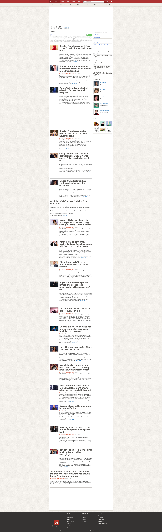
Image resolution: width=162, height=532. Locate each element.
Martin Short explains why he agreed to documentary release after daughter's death (102, 67)
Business (53, 4)
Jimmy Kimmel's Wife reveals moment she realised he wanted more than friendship (75, 68)
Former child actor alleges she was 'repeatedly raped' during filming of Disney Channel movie (75, 222)
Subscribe (89, 34)
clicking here (79, 41)
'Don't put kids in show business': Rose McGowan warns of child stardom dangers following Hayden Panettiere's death (102, 61)
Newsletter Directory (102, 523)
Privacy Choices (109, 530)
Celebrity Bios (97, 34)
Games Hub (108, 4)
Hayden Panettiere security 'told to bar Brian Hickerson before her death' (75, 48)
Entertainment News (70, 53)
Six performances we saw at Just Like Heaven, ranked (75, 309)
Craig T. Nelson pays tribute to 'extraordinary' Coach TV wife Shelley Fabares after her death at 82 (74, 157)
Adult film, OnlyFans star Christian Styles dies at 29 (69, 202)
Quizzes (84, 521)
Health (69, 4)
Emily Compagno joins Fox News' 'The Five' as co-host (75, 348)
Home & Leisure (78, 4)
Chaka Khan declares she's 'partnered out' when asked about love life (72, 183)
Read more (74, 61)
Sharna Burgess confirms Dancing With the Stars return (102, 51)
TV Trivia (96, 42)
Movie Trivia (97, 37)
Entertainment (61, 4)
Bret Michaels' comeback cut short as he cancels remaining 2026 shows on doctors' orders (74, 367)
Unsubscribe (102, 530)
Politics (95, 4)
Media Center (101, 521)
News (84, 515)
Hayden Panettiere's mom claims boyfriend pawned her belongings (75, 452)
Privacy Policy (90, 530)
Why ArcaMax (101, 519)
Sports (101, 4)
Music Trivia (97, 39)
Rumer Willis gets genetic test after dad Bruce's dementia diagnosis (73, 90)
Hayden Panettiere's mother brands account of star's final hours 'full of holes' (73, 133)
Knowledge (87, 4)
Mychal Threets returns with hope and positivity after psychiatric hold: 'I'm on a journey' (75, 329)
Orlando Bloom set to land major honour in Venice (75, 407)
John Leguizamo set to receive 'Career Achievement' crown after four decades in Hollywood (75, 388)
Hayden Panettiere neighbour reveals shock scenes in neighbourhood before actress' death (74, 286)
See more (110, 134)
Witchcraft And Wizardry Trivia (101, 44)
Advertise (85, 530)
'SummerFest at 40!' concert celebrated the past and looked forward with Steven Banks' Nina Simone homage (70, 473)
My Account (100, 517)
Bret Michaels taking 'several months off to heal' (102, 56)
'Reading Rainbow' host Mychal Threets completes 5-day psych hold (74, 429)
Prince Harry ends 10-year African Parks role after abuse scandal (73, 264)
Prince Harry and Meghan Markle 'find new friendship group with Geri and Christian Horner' (75, 244)
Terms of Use (96, 530)
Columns (84, 519)
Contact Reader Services (103, 515)
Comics (84, 517)
